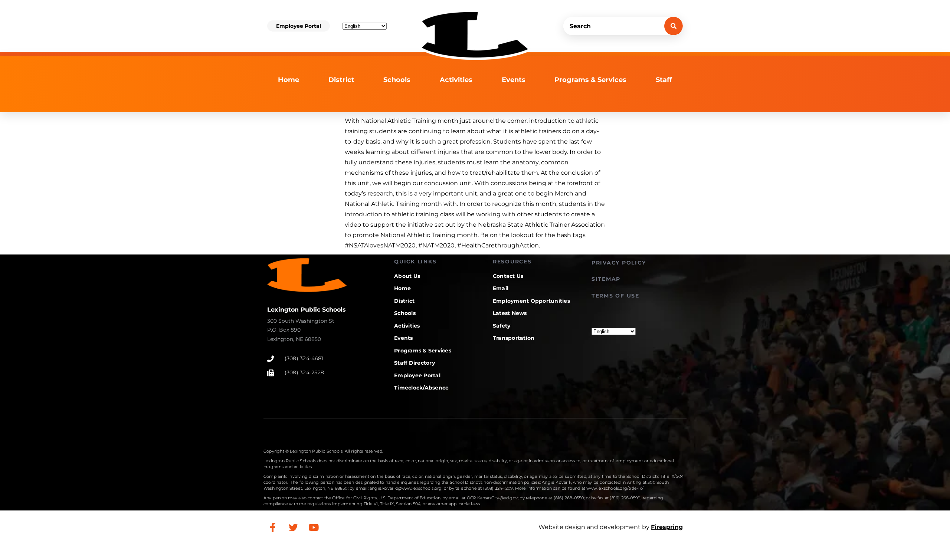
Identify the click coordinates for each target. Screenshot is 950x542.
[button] (298, 26)
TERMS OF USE (615, 295)
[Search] (673, 26)
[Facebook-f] (272, 527)
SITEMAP (606, 279)
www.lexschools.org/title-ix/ (614, 488)
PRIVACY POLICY (619, 262)
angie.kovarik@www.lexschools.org (406, 488)
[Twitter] (293, 527)
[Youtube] (313, 527)
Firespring (667, 526)
